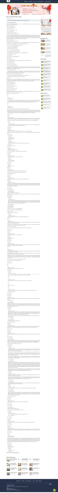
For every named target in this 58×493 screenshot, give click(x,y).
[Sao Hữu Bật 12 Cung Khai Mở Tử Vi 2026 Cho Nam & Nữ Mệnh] (31, 464)
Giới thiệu (30, 1)
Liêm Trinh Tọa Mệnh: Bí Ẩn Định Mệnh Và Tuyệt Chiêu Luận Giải (48, 52)
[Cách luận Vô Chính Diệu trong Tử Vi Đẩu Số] (8, 473)
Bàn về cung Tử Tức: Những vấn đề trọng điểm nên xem (47, 101)
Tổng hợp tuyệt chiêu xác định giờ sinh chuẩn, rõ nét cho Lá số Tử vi (46, 62)
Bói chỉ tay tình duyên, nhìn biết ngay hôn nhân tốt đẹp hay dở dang (46, 65)
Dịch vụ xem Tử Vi (41, 1)
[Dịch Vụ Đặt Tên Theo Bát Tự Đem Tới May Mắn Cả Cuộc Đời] (43, 48)
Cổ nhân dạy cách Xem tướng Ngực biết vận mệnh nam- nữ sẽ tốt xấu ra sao (46, 71)
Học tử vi (35, 1)
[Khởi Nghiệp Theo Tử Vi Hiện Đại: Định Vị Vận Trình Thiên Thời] (43, 40)
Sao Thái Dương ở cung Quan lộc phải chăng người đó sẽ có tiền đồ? (46, 68)
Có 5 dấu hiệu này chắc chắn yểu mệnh (46, 77)
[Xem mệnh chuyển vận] (11, 1)
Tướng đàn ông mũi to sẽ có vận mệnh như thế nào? (47, 89)
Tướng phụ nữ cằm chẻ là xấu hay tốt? (46, 80)
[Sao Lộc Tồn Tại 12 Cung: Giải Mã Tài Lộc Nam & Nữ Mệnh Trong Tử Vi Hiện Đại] (19, 464)
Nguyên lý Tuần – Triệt (46, 104)
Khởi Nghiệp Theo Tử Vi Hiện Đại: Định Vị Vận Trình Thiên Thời (48, 41)
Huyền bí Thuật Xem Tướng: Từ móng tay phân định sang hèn (46, 84)
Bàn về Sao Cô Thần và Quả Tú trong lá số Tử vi (46, 95)
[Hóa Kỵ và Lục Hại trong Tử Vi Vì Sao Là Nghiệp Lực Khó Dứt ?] (19, 473)
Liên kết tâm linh (48, 1)
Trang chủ (26, 1)
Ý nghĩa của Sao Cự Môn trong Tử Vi (46, 108)
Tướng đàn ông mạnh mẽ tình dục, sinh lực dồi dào (46, 86)
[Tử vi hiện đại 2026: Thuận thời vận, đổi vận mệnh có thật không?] (31, 473)
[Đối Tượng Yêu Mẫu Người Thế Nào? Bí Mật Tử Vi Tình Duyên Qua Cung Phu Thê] (8, 464)
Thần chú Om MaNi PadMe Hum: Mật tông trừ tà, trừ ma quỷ (46, 74)
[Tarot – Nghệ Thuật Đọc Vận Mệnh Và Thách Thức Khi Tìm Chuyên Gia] (43, 44)
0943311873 (11, 488)
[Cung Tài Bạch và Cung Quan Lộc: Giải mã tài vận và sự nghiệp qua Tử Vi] (31, 459)
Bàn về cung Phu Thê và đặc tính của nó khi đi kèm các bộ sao (46, 99)
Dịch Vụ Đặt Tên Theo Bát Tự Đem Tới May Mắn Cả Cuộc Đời (48, 48)
